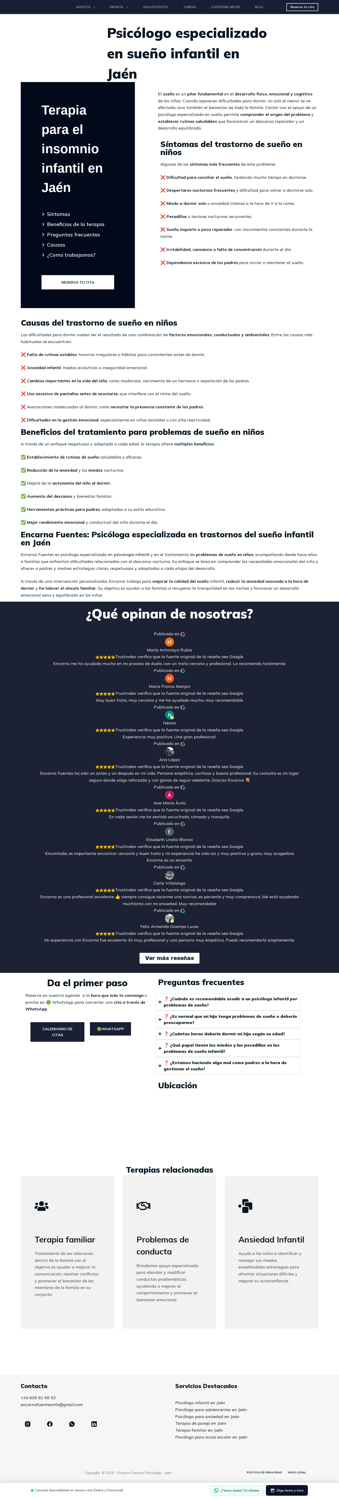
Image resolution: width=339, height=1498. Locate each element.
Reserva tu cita (302, 7)
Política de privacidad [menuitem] (264, 1472)
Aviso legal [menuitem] (297, 1472)
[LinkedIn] (94, 1424)
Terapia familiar (65, 1239)
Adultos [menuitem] (83, 7)
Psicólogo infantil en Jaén (200, 1402)
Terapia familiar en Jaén (199, 1430)
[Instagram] (28, 1424)
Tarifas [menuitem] (189, 7)
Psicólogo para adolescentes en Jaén (211, 1409)
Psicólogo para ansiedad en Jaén (207, 1416)
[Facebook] (50, 1424)
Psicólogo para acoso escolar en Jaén (211, 1437)
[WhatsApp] (72, 1424)
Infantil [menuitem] (117, 7)
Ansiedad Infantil (271, 1239)
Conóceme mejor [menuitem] (225, 7)
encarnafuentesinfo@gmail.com (52, 1404)
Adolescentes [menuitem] (155, 7)
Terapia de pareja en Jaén (200, 1423)
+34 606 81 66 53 (38, 1397)
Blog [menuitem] (259, 7)
